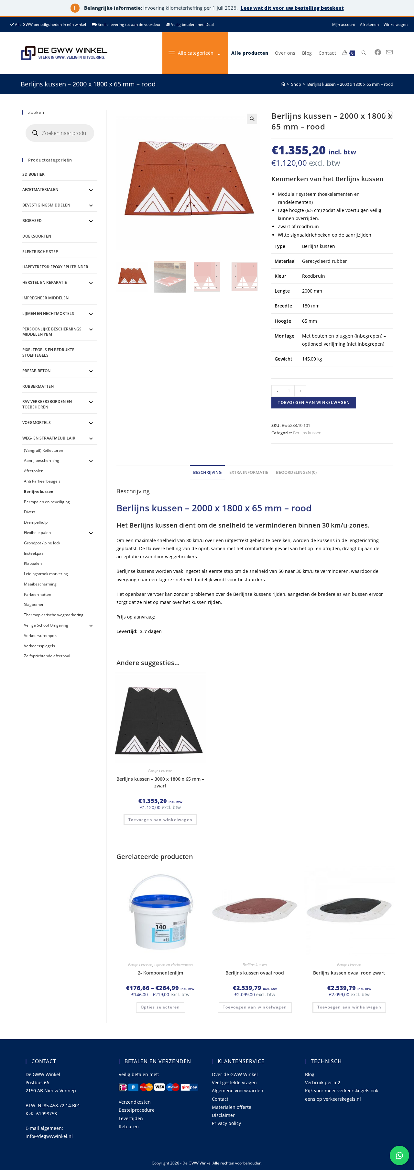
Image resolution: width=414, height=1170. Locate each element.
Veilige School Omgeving (46, 625)
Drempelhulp (36, 522)
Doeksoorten (36, 236)
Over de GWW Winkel (235, 1074)
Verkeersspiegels (39, 646)
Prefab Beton (36, 370)
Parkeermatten (37, 594)
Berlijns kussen (307, 433)
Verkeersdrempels (40, 635)
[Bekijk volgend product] (388, 114)
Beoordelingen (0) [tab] (296, 472)
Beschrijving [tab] (207, 472)
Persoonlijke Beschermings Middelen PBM (52, 331)
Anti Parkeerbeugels (42, 481)
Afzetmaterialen (40, 189)
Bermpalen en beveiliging (47, 502)
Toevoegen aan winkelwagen (314, 402)
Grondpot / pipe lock (42, 543)
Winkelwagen (396, 24)
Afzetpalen (33, 471)
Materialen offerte (231, 1107)
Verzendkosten (135, 1102)
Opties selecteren (160, 1007)
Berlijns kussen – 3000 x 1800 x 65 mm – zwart (160, 782)
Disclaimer (223, 1115)
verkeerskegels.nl (342, 1099)
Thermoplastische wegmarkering (53, 615)
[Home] (283, 84)
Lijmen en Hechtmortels (173, 964)
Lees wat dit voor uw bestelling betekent (292, 8)
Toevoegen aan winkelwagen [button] (160, 819)
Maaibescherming (40, 584)
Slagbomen (34, 604)
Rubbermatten (38, 386)
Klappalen (33, 563)
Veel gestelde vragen (234, 1082)
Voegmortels (36, 422)
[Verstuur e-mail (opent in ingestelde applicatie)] (389, 52)
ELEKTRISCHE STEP (40, 251)
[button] (252, 119)
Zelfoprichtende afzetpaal (47, 656)
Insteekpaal (34, 553)
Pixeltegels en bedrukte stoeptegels (48, 352)
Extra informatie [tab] (248, 472)
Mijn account (343, 24)
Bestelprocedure (137, 1110)
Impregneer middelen (45, 298)
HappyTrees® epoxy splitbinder (55, 267)
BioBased (32, 220)
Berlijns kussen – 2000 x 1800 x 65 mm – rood (350, 84)
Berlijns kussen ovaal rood (254, 973)
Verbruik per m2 (322, 1082)
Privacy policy (226, 1123)
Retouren (129, 1126)
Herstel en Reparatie (44, 282)
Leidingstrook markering (46, 573)
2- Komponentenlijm (160, 973)
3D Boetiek (33, 174)
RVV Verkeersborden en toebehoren (47, 404)
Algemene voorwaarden (237, 1090)
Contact (220, 1099)
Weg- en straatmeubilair (48, 438)
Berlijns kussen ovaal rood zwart (349, 973)
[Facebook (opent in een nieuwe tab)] (378, 52)
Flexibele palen (37, 532)
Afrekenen (369, 24)
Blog (309, 1074)
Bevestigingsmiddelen (46, 205)
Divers (30, 512)
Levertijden (131, 1118)
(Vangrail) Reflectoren (43, 450)
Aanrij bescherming (41, 460)
